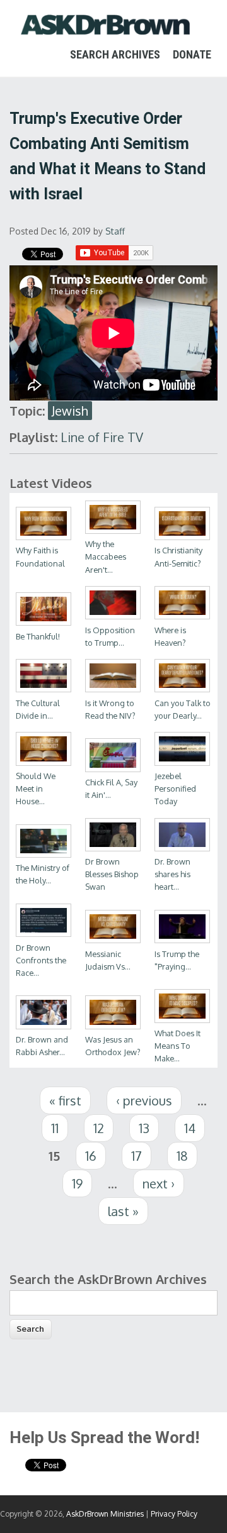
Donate (192, 54)
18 (182, 1156)
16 (90, 1156)
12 (98, 1128)
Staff (115, 231)
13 (144, 1128)
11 (55, 1128)
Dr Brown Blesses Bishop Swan (112, 874)
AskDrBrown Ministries (105, 1514)
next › (159, 1183)
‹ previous (144, 1100)
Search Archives (115, 54)
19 (77, 1183)
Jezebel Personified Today (175, 788)
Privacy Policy (174, 1514)
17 (136, 1156)
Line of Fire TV (102, 437)
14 (189, 1128)
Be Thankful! (38, 636)
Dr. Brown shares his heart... (172, 874)
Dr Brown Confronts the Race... (41, 960)
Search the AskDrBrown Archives (108, 1279)
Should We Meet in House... (35, 788)
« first (65, 1100)
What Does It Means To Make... (177, 1045)
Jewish (70, 410)
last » (123, 1211)
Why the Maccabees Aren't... (105, 556)
